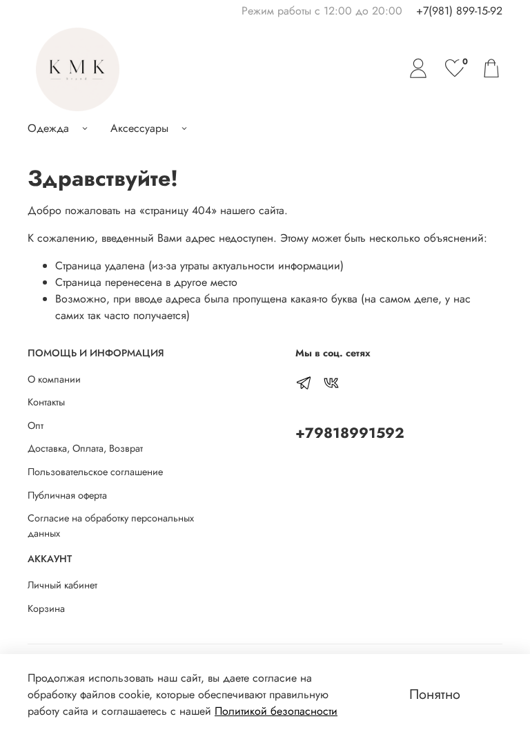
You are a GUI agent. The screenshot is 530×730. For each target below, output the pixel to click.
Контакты (46, 402)
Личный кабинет (62, 585)
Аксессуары (139, 128)
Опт (35, 425)
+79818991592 (349, 433)
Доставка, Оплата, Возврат (85, 448)
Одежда (48, 128)
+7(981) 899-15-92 (459, 11)
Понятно (434, 694)
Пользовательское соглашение (95, 472)
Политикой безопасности (276, 711)
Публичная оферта (67, 495)
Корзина (46, 608)
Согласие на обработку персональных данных (111, 525)
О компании (54, 379)
